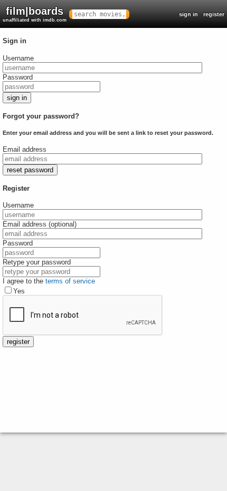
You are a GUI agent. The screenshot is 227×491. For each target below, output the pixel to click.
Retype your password (37, 262)
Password (18, 77)
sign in (188, 14)
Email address (24, 149)
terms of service (70, 281)
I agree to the (49, 281)
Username (18, 58)
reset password (30, 170)
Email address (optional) (40, 224)
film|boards (35, 14)
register (213, 14)
